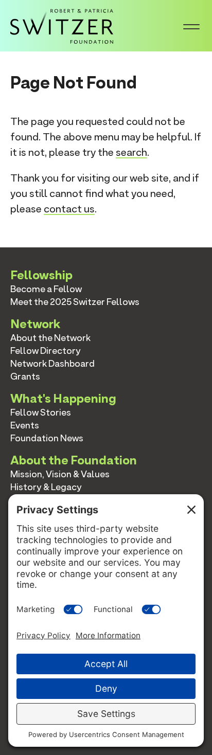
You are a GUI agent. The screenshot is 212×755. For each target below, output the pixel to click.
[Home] (61, 25)
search (131, 152)
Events (24, 425)
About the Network (50, 337)
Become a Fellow (46, 288)
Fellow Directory (45, 350)
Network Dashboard (52, 363)
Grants (25, 376)
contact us (69, 209)
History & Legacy (46, 486)
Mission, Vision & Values (60, 474)
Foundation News (46, 438)
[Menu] (191, 25)
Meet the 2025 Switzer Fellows (74, 301)
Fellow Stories (40, 412)
